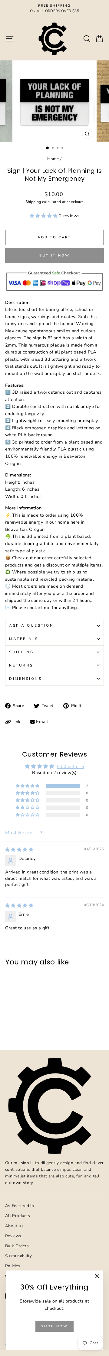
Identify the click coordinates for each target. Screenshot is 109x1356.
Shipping (33, 201)
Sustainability (18, 1256)
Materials (23, 638)
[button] (44, 216)
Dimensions (25, 678)
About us (14, 1226)
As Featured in (19, 1206)
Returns (21, 665)
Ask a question (31, 625)
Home (53, 159)
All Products (17, 1216)
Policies (12, 1266)
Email (42, 721)
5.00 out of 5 (70, 767)
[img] (19, 850)
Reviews (13, 1236)
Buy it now (54, 255)
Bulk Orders (17, 1246)
